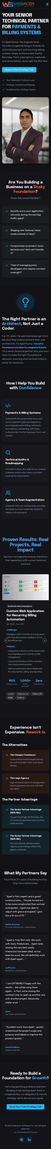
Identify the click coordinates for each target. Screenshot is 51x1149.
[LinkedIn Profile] (29, 1140)
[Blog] (21, 1140)
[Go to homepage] (18, 4)
